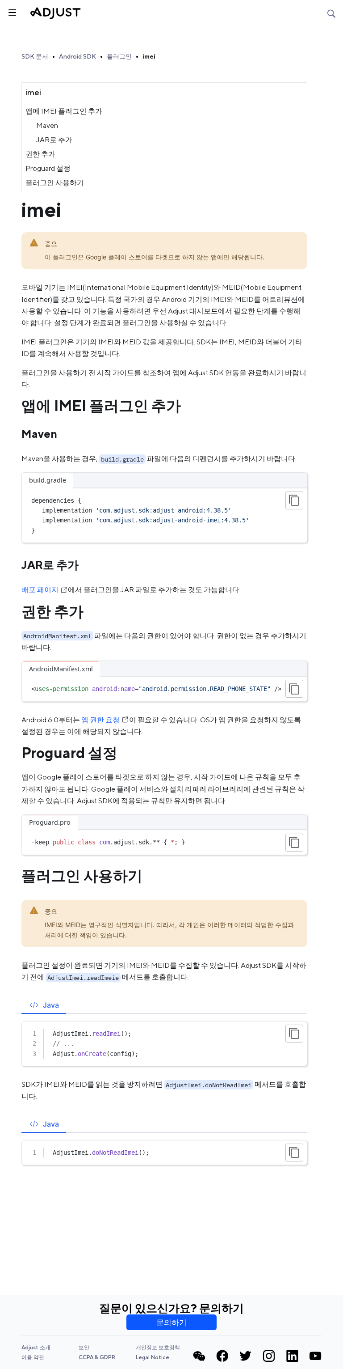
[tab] (43, 1004)
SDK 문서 (34, 56)
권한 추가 (40, 154)
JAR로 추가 (54, 140)
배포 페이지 (40, 589)
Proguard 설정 (48, 168)
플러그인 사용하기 (54, 182)
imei (148, 56)
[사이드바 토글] (11, 11)
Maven (47, 125)
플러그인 (119, 56)
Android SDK (77, 56)
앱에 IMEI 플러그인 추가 (63, 111)
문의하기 (171, 1322)
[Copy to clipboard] (294, 500)
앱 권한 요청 (100, 720)
